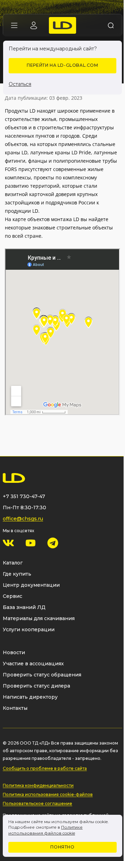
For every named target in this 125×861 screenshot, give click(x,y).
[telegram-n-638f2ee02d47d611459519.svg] (52, 543)
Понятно (62, 847)
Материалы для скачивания (39, 618)
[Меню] (14, 25)
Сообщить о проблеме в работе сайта (45, 768)
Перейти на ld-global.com (62, 65)
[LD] (62, 25)
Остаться (20, 84)
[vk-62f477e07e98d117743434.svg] (8, 543)
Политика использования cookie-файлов (48, 794)
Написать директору (30, 697)
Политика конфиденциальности (38, 785)
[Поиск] (110, 25)
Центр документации (31, 585)
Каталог (13, 563)
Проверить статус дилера (36, 686)
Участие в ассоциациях (33, 663)
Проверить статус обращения (42, 675)
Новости (14, 652)
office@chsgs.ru (23, 518)
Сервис (12, 596)
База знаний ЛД (24, 607)
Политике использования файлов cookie (45, 830)
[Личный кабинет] (33, 25)
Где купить (17, 574)
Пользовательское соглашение (37, 803)
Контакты (15, 708)
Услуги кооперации (29, 629)
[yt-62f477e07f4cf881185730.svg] (30, 543)
